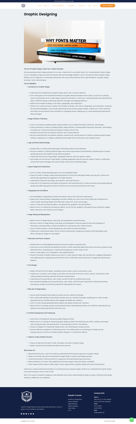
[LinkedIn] (31, 414)
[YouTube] (26, 414)
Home (39, 5)
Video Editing (71, 408)
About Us (46, 5)
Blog (89, 5)
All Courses (82, 5)
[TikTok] (28, 414)
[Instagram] (24, 414)
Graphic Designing (73, 406)
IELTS (69, 410)
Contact (95, 5)
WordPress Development (75, 399)
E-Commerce (71, 5)
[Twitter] (33, 414)
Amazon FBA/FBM (73, 401)
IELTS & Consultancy (58, 5)
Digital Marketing (72, 403)
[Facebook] (21, 414)
